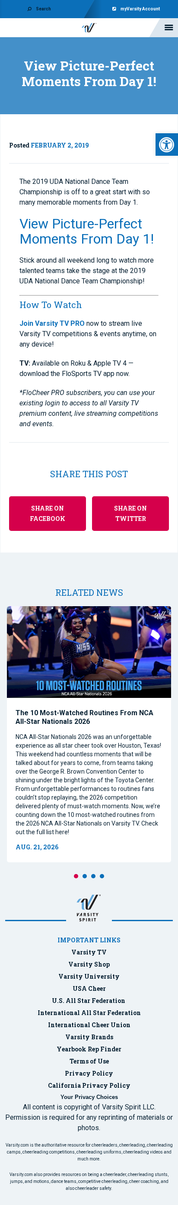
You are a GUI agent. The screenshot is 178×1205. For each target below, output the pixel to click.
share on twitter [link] (130, 513)
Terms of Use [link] (89, 1061)
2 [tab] (85, 876)
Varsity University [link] (89, 976)
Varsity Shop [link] (89, 964)
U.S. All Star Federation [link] (89, 1000)
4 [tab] (102, 876)
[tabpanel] (89, 734)
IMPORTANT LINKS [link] (89, 940)
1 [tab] (76, 876)
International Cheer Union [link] (89, 1025)
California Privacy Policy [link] (89, 1085)
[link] (167, 144)
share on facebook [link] (47, 513)
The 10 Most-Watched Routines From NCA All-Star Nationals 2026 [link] (84, 717)
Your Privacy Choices (89, 1097)
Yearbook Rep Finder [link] (89, 1049)
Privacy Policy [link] (89, 1073)
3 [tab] (93, 876)
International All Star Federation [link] (89, 1013)
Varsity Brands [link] (89, 1037)
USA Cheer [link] (89, 988)
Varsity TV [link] (89, 952)
